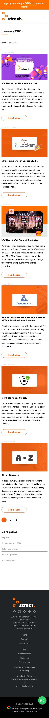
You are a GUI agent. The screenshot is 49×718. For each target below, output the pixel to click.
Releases (12, 43)
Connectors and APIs (11, 543)
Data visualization (10, 548)
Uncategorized (8, 560)
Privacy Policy (24, 654)
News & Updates (9, 554)
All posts (5, 537)
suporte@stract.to (24, 629)
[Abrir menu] (44, 16)
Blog (24, 649)
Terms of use (24, 662)
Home (4, 43)
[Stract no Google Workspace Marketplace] (24, 708)
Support (24, 639)
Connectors (24, 643)
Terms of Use (31, 711)
